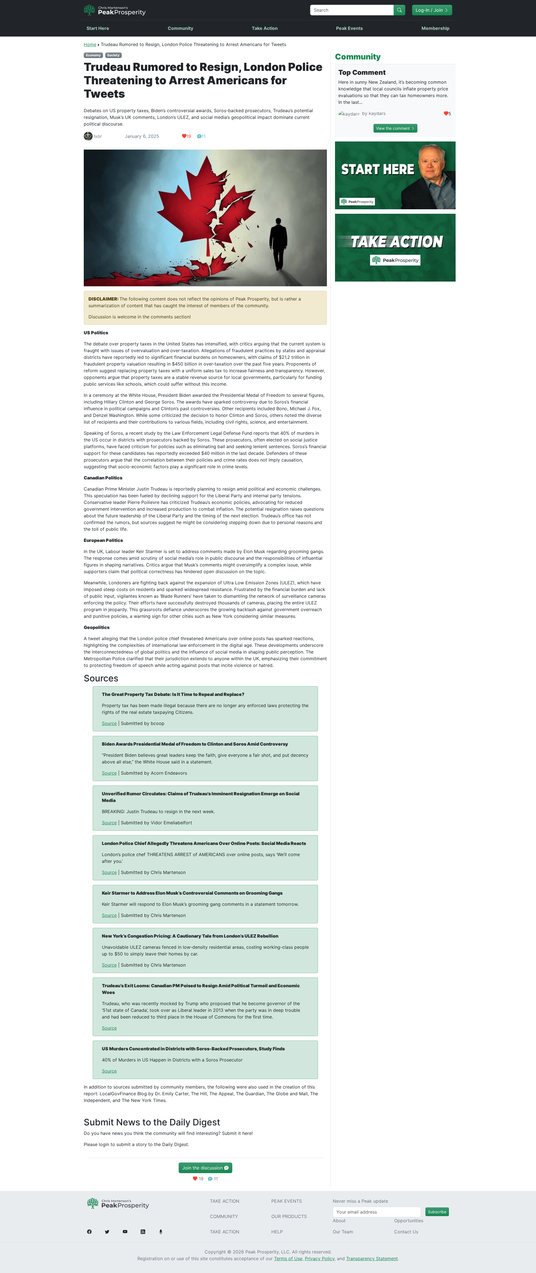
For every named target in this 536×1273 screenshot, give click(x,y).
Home (90, 44)
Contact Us (406, 1231)
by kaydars (373, 113)
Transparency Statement (372, 1258)
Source (109, 723)
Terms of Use (288, 1258)
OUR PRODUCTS (289, 1216)
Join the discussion (203, 1168)
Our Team (343, 1231)
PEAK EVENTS (286, 1201)
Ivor (98, 136)
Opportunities (408, 1220)
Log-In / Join (430, 10)
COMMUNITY (224, 1216)
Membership (435, 28)
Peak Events (349, 28)
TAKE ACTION (224, 1201)
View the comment (393, 128)
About (339, 1220)
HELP (277, 1231)
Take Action (265, 28)
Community (180, 28)
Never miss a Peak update (360, 1201)
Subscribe (437, 1211)
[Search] (399, 10)
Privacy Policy (319, 1258)
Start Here (98, 28)
